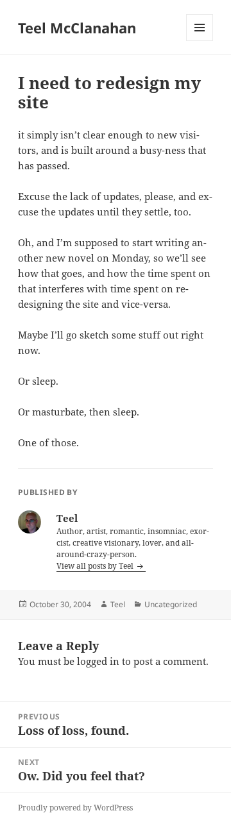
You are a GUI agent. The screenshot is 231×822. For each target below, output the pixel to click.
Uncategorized (170, 604)
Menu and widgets (200, 40)
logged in (98, 661)
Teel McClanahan (77, 27)
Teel (117, 604)
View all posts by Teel (95, 565)
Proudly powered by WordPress (75, 807)
